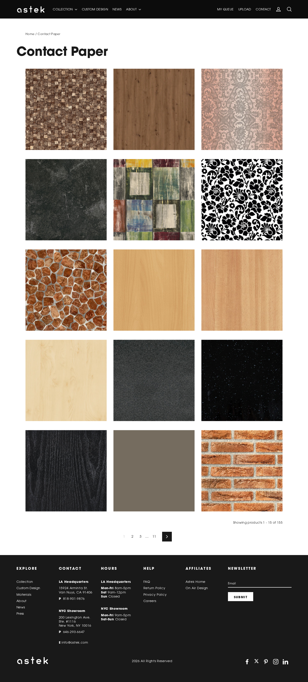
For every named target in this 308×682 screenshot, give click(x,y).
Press (20, 614)
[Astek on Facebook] (247, 661)
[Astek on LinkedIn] (285, 661)
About (132, 9)
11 (154, 536)
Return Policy (154, 588)
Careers (149, 601)
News (117, 9)
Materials (23, 595)
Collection (63, 9)
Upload (244, 9)
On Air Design (197, 588)
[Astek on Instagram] (275, 661)
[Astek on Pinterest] (266, 661)
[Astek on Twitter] (256, 661)
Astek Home (195, 581)
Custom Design (95, 9)
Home (29, 34)
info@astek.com (75, 642)
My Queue (225, 9)
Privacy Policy (155, 594)
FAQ (146, 581)
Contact (263, 9)
